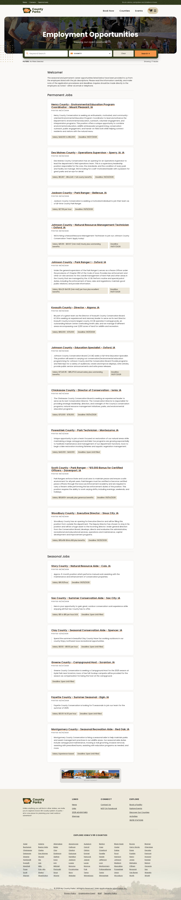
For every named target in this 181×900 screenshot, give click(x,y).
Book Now (108, 10)
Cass (101, 847)
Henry (131, 857)
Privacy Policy (70, 893)
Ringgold (133, 869)
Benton (102, 844)
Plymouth (57, 869)
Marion (147, 863)
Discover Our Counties (139, 812)
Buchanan (27, 847)
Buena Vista (43, 847)
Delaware (27, 853)
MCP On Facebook (109, 808)
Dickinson (57, 853)
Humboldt (27, 860)
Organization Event (86, 893)
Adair (25, 844)
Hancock (87, 857)
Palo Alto (41, 869)
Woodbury (118, 875)
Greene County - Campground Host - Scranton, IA (83, 662)
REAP (100, 893)
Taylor (101, 872)
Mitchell (57, 866)
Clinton (86, 850)
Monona (72, 866)
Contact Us (106, 804)
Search (144, 53)
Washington (43, 875)
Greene (26, 857)
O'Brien (132, 866)
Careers (32, 2)
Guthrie (56, 857)
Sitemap (76, 816)
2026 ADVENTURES (80, 812)
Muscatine (118, 866)
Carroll (86, 847)
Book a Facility (136, 804)
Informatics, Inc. (120, 888)
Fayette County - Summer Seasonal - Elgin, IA (80, 697)
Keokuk (148, 860)
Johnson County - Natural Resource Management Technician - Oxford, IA (90, 226)
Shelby (41, 872)
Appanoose (73, 844)
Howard (148, 857)
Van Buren (133, 872)
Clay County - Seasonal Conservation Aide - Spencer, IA (86, 630)
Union (116, 872)
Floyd (116, 853)
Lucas (86, 863)
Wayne (56, 875)
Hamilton (72, 857)
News (25, 2)
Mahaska (133, 863)
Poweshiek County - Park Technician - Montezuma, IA (84, 430)
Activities (134, 816)
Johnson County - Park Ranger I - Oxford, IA (78, 262)
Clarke (41, 850)
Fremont (148, 853)
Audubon (87, 844)
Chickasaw (27, 850)
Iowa (56, 860)
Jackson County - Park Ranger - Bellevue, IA (79, 192)
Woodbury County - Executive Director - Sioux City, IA (84, 513)
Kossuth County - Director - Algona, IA (75, 307)
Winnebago (88, 875)
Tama (86, 872)
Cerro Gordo (134, 847)
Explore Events (136, 808)
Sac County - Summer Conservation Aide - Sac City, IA (85, 598)
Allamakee (58, 844)
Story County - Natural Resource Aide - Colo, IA (81, 566)
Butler (56, 847)
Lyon (101, 863)
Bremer (148, 844)
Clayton (72, 850)
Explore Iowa (43, 2)
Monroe (87, 866)
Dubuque (72, 853)
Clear (123, 53)
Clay (55, 850)
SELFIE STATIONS (136, 820)
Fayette (102, 853)
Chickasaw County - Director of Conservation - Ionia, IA (86, 390)
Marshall (26, 866)
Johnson (117, 860)
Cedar (116, 847)
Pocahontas (73, 869)
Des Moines (43, 853)
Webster (72, 875)
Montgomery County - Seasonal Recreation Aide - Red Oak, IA (90, 729)
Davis (131, 850)
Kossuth (26, 863)
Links (74, 808)
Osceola (148, 866)
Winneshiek (103, 875)
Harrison (117, 857)
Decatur (148, 850)
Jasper (87, 860)
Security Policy (110, 893)
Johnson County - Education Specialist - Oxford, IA (83, 347)
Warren (26, 875)
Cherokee (149, 847)
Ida (39, 860)
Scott (25, 872)
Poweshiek (118, 869)
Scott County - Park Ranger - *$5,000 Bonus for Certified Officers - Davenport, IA (87, 469)
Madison (117, 863)
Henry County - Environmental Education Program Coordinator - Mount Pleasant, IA (83, 106)
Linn (55, 863)
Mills (40, 866)
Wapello (148, 872)
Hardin (101, 857)
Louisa (71, 863)
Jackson (72, 860)
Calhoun (72, 847)
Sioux (56, 872)
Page (25, 869)
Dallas (116, 850)
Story (71, 872)
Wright (147, 875)
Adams (41, 844)
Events (139, 10)
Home (84, 27)
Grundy (41, 857)
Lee (39, 863)
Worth (131, 875)
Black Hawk (118, 844)
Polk (85, 869)
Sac (146, 869)
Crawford (103, 850)
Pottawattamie (105, 869)
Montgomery (104, 866)
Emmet (87, 853)
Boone (132, 844)
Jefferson (103, 860)
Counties (124, 10)
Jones (131, 860)
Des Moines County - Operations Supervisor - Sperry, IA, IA (87, 152)
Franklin (132, 853)
